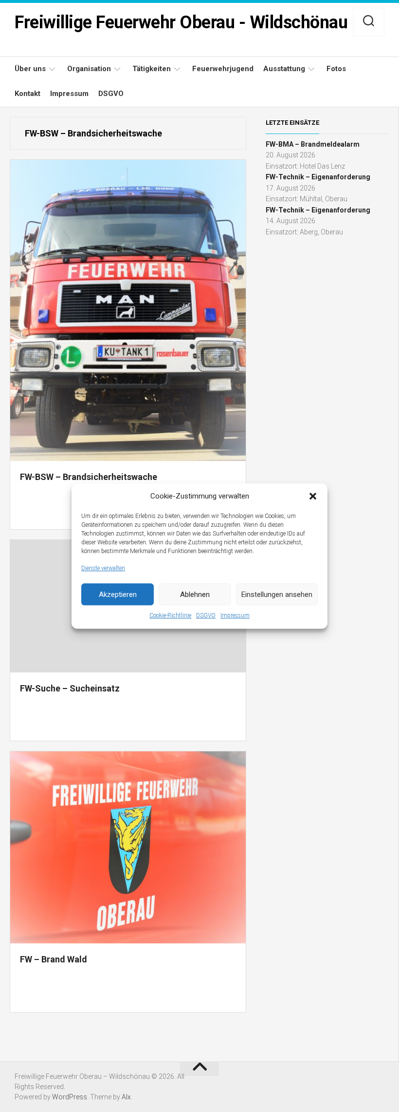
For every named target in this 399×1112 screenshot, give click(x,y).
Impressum (235, 615)
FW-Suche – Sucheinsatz (70, 688)
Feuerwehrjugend (223, 68)
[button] (313, 496)
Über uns (30, 68)
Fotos (336, 68)
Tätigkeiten (151, 68)
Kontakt (27, 93)
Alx (126, 1097)
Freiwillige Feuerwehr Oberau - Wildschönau (181, 22)
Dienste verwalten (103, 568)
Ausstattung (284, 68)
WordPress (69, 1097)
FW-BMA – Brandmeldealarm (313, 144)
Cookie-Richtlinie (170, 615)
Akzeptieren (118, 594)
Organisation (89, 68)
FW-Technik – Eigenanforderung (318, 177)
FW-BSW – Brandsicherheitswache (88, 477)
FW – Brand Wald (53, 959)
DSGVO (206, 615)
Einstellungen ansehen (276, 594)
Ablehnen (195, 594)
